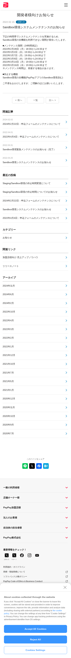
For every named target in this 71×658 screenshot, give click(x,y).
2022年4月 (8, 320)
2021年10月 (9, 364)
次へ (51, 100)
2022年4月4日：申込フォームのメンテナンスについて (31, 218)
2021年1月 (8, 390)
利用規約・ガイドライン (14, 567)
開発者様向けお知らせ (35, 15)
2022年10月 (9, 311)
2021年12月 (9, 355)
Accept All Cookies (35, 629)
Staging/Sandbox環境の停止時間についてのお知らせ (30, 192)
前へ (20, 100)
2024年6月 (8, 294)
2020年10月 (9, 416)
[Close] (65, 587)
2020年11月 (9, 407)
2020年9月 (8, 424)
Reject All (35, 639)
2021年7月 (8, 372)
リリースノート (11, 266)
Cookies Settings (35, 650)
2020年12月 (9, 398)
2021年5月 (8, 381)
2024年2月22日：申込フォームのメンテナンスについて (31, 200)
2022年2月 (8, 337)
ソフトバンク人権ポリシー (15, 576)
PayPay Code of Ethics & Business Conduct (22, 581)
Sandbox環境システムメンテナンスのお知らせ (27, 209)
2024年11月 (9, 285)
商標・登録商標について (14, 572)
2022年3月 (8, 329)
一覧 (35, 100)
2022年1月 (8, 346)
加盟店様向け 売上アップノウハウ (20, 257)
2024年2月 (8, 303)
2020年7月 (8, 433)
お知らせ (7, 237)
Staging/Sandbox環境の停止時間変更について (27, 183)
